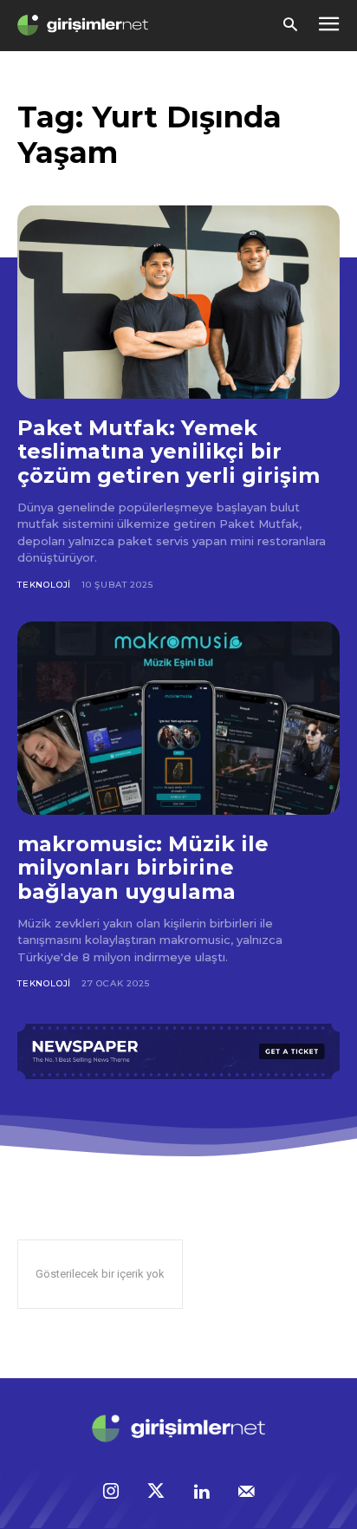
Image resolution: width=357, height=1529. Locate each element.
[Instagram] (111, 1492)
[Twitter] (156, 1492)
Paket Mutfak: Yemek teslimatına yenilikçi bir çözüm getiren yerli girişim (168, 451)
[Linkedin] (201, 1492)
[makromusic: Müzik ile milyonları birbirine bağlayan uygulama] (178, 718)
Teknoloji (44, 584)
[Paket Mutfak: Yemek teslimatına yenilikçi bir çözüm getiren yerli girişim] (178, 302)
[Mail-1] (246, 1492)
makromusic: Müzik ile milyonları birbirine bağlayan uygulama (143, 867)
